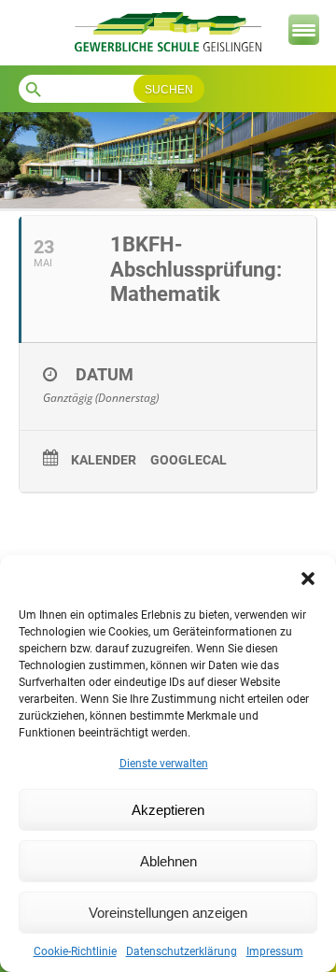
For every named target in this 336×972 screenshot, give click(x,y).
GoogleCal (188, 459)
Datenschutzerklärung (181, 951)
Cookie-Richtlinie (75, 951)
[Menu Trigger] (303, 29)
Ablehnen (168, 861)
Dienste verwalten (163, 763)
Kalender (103, 459)
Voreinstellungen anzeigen (168, 913)
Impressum (274, 951)
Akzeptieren (168, 810)
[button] (308, 578)
